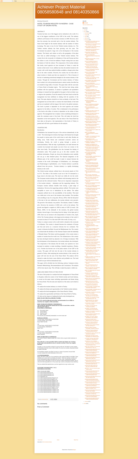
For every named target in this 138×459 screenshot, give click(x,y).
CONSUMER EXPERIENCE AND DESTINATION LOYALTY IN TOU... (92, 204)
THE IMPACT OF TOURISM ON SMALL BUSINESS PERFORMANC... (92, 220)
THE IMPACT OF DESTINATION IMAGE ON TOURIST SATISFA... (92, 183)
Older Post (76, 439)
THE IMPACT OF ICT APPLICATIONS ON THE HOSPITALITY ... (92, 325)
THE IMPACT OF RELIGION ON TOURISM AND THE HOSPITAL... (92, 67)
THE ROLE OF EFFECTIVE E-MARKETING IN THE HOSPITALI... (92, 320)
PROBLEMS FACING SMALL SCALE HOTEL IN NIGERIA (92, 59)
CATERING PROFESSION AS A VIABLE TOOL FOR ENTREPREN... (92, 245)
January (86, 401)
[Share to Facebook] (55, 399)
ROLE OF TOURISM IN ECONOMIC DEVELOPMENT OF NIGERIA (92, 105)
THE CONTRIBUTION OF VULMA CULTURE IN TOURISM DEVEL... (92, 163)
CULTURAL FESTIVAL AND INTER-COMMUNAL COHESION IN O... (92, 339)
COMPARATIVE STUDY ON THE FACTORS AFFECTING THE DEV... (92, 282)
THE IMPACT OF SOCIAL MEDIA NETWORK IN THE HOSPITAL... (91, 317)
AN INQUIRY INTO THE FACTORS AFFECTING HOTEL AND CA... (91, 240)
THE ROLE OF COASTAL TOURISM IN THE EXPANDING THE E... (92, 344)
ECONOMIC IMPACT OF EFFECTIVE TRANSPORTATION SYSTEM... (92, 119)
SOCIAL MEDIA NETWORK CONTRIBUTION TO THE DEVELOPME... (90, 153)
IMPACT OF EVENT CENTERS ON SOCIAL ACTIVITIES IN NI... (91, 178)
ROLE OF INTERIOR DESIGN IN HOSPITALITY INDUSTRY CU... (91, 62)
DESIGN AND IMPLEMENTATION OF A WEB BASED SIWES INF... (92, 358)
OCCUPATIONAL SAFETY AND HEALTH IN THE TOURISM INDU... (93, 98)
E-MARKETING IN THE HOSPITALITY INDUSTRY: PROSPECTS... (92, 50)
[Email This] (51, 399)
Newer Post (40, 439)
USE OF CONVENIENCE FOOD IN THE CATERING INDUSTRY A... (92, 128)
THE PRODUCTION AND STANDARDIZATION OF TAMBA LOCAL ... (91, 225)
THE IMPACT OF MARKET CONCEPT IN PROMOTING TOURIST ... (93, 312)
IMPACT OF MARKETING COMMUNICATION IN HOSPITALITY (92, 84)
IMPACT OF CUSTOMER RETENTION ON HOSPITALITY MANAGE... (92, 186)
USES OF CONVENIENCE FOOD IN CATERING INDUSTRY (92, 70)
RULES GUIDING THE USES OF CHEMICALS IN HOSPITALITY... (91, 284)
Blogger (74, 449)
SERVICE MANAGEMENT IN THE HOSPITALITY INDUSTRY (91, 206)
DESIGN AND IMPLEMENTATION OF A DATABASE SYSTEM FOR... (92, 393)
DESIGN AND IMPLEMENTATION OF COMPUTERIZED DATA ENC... (92, 372)
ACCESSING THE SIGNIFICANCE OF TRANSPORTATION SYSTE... (92, 42)
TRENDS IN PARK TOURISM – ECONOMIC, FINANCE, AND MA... (92, 328)
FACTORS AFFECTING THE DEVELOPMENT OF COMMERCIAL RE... (92, 254)
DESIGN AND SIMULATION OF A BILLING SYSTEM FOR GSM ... (91, 366)
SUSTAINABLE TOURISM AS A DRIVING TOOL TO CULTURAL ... (93, 293)
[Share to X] (53, 399)
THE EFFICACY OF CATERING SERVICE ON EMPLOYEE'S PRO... (92, 342)
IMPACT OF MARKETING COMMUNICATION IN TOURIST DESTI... (91, 108)
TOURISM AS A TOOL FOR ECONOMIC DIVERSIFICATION (92, 223)
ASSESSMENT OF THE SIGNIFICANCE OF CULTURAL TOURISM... (92, 45)
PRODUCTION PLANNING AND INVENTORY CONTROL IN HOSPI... (92, 276)
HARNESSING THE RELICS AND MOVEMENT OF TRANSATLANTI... (92, 336)
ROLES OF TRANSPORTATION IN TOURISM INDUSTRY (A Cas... (91, 65)
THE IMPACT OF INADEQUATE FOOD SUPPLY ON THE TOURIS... (92, 137)
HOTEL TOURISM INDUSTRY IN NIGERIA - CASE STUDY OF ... (91, 265)
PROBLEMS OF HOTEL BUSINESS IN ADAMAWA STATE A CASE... (92, 150)
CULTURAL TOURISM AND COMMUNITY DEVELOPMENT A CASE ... (92, 192)
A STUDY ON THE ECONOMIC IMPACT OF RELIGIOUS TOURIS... (92, 237)
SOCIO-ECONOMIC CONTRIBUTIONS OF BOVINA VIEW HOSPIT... (92, 287)
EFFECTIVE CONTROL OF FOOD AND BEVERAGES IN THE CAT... (92, 347)
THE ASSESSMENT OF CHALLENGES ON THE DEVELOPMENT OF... (92, 214)
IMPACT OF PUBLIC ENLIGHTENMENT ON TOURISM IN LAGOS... (92, 93)
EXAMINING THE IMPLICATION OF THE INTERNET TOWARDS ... (92, 142)
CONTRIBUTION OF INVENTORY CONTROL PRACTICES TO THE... (92, 201)
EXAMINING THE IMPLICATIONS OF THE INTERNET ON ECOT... (92, 111)
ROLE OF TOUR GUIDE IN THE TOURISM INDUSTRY (91, 73)
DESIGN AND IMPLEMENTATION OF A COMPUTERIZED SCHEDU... (92, 382)
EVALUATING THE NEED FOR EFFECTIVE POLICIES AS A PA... (92, 53)
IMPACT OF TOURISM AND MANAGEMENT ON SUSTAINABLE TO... (92, 172)
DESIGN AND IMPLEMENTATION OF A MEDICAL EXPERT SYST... (92, 388)
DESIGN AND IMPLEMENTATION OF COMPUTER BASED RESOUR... (92, 399)
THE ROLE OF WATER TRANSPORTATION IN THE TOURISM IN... (91, 101)
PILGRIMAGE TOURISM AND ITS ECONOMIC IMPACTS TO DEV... (92, 274)
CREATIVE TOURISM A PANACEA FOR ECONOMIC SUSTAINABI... (92, 195)
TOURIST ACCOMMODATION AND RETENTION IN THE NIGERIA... (91, 166)
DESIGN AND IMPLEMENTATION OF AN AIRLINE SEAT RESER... (93, 391)
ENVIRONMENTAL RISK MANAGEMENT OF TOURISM (91, 139)
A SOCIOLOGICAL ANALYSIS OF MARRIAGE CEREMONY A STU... (92, 212)
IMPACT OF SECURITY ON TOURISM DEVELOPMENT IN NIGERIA (92, 217)
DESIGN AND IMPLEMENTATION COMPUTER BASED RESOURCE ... (92, 380)
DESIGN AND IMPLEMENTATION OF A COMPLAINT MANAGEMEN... (92, 396)
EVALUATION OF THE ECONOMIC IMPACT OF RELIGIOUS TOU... (91, 260)
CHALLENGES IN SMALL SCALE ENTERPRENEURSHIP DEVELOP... (92, 117)
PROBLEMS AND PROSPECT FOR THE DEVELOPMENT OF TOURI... (93, 122)
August (86, 34)
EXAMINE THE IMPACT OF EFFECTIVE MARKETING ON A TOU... (92, 257)
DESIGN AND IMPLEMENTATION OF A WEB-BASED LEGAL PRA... (92, 361)
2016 (85, 403)
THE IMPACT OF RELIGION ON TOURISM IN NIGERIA (91, 306)
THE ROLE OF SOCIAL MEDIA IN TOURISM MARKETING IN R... (91, 323)
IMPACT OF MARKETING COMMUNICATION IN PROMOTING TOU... (92, 55)
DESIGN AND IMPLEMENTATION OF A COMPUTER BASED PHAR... (92, 374)
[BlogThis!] (52, 399)
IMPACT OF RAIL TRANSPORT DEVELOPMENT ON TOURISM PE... (92, 175)
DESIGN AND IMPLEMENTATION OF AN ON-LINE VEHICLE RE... (93, 377)
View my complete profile (87, 24)
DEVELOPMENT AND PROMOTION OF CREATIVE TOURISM (92, 75)
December (87, 33)
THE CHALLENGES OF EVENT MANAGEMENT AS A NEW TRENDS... (91, 160)
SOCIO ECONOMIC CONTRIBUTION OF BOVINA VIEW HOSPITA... (93, 157)
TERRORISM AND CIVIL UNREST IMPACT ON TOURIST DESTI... (91, 301)
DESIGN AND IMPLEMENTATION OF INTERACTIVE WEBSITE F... (92, 353)
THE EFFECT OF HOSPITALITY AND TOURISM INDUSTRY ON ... (92, 78)
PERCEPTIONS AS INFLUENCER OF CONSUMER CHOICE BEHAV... (92, 148)
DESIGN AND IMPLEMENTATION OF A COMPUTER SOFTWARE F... (92, 385)
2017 (85, 31)
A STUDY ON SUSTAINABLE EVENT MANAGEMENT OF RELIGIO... (92, 229)
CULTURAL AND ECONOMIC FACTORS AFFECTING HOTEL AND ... (93, 248)
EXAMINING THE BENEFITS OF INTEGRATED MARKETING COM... (92, 145)
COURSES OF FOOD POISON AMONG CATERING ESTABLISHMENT (92, 243)
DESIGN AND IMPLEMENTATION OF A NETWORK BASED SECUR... (92, 363)
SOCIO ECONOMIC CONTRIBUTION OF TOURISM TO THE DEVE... (93, 290)
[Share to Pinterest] (56, 399)
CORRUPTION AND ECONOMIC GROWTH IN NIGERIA (91, 198)
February (87, 39)
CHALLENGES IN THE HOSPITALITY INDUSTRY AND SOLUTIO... (92, 209)
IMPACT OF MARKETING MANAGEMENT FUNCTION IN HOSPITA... (91, 86)
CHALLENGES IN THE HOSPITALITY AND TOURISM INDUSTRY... (92, 125)
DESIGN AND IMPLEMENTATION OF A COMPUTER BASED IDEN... (92, 355)
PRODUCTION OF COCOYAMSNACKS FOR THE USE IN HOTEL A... (92, 279)
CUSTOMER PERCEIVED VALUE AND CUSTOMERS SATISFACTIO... (92, 189)
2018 (85, 29)
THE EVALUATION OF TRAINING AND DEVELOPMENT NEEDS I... (92, 314)
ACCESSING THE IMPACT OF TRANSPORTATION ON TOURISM (92, 90)
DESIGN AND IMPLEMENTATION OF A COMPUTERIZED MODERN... (92, 350)
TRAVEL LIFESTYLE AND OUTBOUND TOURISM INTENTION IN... (92, 169)
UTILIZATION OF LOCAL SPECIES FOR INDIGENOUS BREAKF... (92, 333)
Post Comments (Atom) (47, 442)
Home (58, 439)
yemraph (86, 22)
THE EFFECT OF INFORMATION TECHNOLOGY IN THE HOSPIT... (92, 295)
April (86, 36)
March (86, 38)
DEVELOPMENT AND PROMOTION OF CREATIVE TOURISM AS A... (92, 47)
